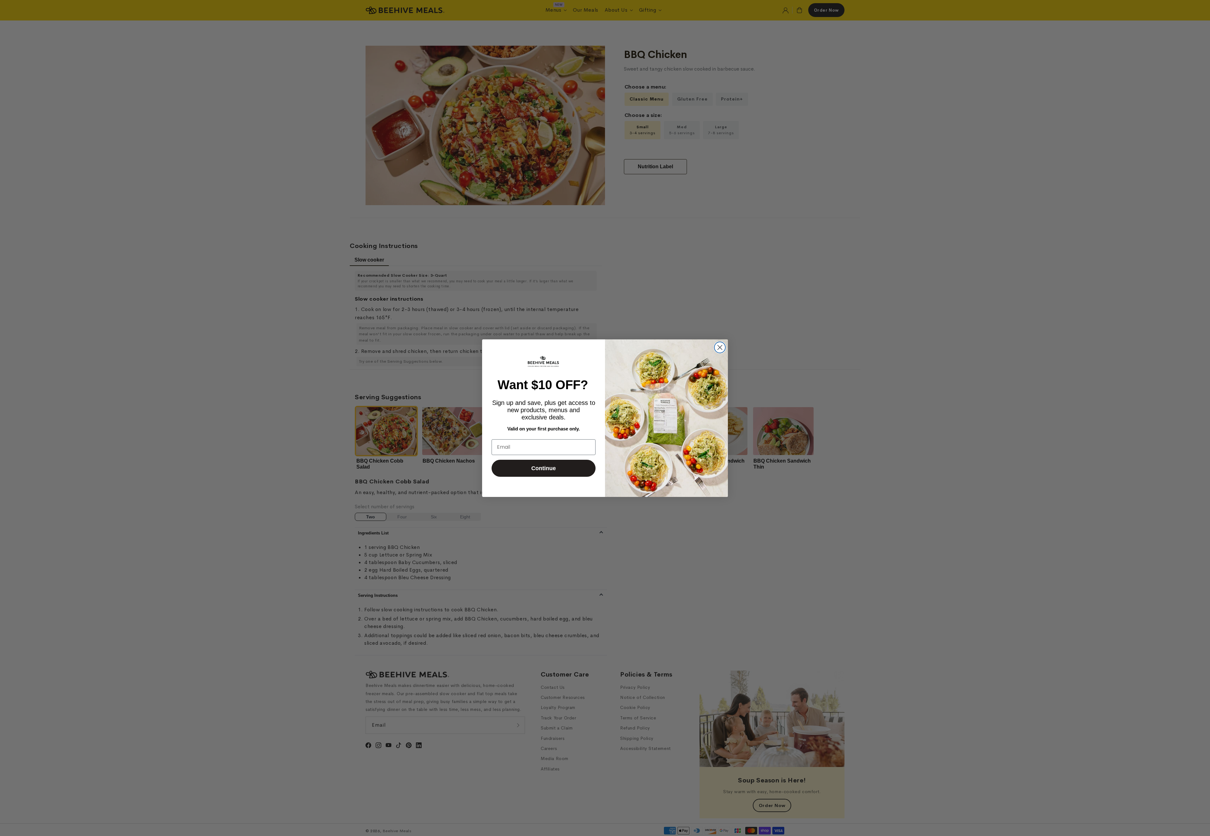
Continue (543, 468)
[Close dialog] (719, 347)
